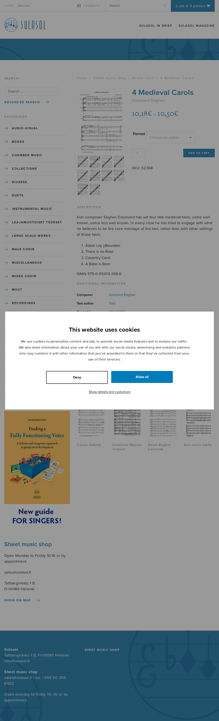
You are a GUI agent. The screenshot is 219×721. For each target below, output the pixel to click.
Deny (77, 377)
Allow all (142, 377)
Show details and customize (109, 392)
